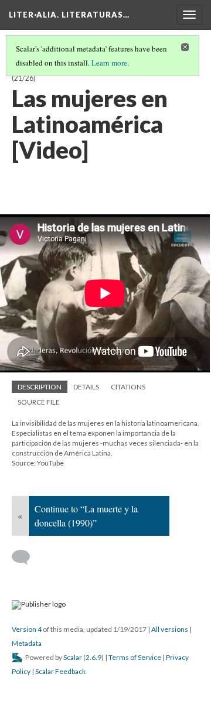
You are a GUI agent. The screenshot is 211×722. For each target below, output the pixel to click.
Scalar (72, 657)
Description (40, 386)
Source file (39, 402)
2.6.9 (93, 657)
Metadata (27, 643)
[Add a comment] (26, 557)
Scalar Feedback (60, 671)
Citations (128, 386)
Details (86, 386)
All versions (169, 629)
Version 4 (27, 629)
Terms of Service (134, 657)
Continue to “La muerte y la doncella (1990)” (86, 515)
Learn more (109, 62)
